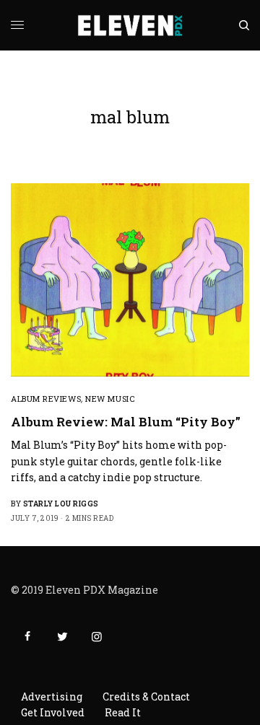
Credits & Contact (146, 696)
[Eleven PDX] (130, 25)
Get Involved (52, 712)
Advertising (51, 696)
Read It (123, 712)
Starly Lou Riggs (61, 504)
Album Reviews (46, 398)
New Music (109, 398)
